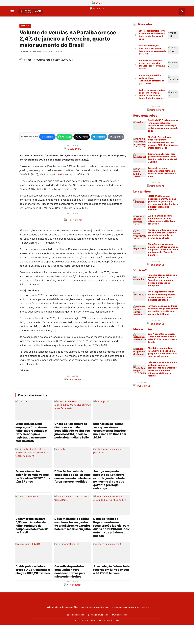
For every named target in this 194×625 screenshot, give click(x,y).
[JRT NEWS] (97, 601)
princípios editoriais (75, 615)
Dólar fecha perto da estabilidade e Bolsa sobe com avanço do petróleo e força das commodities (72, 476)
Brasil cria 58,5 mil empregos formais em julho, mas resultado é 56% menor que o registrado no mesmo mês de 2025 (31, 432)
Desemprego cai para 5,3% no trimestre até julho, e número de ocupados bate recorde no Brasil (31, 525)
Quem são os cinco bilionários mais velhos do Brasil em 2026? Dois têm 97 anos (32, 476)
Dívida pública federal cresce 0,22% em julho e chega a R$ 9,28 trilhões (32, 570)
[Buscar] (182, 11)
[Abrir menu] (12, 11)
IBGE (59, 174)
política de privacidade (98, 615)
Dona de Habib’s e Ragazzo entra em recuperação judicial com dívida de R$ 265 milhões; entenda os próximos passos (111, 527)
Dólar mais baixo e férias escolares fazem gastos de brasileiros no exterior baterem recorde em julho (72, 524)
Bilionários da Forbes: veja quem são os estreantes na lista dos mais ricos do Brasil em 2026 (109, 430)
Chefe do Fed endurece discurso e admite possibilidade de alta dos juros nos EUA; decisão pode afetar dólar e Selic (72, 430)
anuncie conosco (119, 615)
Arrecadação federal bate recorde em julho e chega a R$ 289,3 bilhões (111, 570)
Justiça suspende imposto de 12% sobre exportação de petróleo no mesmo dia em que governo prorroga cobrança (110, 480)
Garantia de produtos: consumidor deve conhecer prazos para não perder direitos (69, 571)
